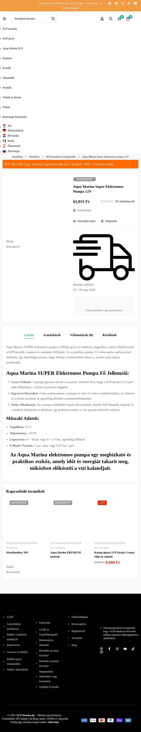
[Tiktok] (129, 3)
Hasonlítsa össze (86, 221)
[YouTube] (135, 3)
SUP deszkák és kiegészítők (61, 156)
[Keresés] (53, 19)
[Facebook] (116, 3)
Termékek (34, 156)
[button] (37, 241)
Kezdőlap (17, 156)
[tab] (29, 335)
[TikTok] (133, 648)
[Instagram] (123, 3)
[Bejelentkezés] (102, 19)
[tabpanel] (70, 409)
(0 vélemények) (125, 201)
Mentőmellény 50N (17, 552)
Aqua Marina (57, 548)
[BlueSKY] (108, 7)
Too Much (11, 548)
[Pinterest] (109, 3)
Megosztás (111, 221)
